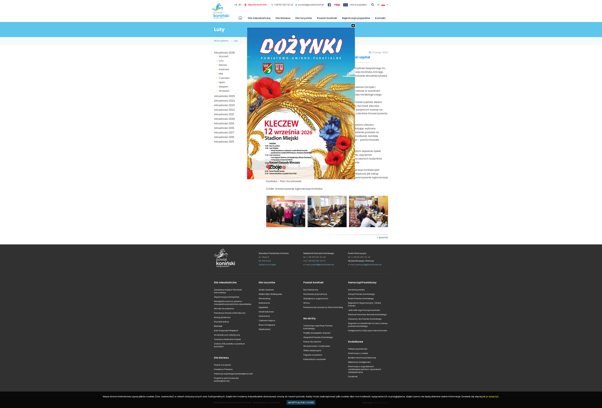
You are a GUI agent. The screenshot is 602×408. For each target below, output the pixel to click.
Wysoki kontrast (257, 4)
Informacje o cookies (358, 353)
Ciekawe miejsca (267, 320)
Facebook (352, 376)
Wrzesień (224, 90)
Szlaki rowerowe (266, 289)
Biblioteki (218, 326)
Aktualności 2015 (224, 141)
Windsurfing (264, 298)
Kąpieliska (263, 307)
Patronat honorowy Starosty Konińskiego (367, 314)
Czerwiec (224, 78)
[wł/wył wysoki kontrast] (245, 4)
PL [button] (379, 4)
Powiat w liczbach (222, 365)
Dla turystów (303, 18)
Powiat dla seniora (312, 341)
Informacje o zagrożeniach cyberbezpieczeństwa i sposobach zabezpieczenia (364, 369)
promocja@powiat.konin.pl (368, 264)
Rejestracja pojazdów (356, 18)
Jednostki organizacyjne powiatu (364, 310)
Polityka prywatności (357, 349)
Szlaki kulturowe (266, 311)
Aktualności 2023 (224, 105)
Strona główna (240, 17)
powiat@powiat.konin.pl (311, 4)
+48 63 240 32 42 (284, 4)
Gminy (306, 303)
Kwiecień (224, 69)
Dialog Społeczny (222, 317)
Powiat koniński (327, 18)
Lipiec (222, 82)
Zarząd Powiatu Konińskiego (361, 294)
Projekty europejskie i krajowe (316, 333)
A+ (240, 4)
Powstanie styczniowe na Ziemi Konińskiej (323, 307)
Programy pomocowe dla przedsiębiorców (226, 379)
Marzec (223, 65)
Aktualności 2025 (224, 96)
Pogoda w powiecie (312, 355)
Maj (221, 73)
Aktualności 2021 (224, 114)
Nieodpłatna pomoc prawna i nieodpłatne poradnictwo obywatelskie (232, 302)
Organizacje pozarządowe (226, 297)
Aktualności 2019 (224, 123)
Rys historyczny (310, 289)
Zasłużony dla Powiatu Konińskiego (365, 319)
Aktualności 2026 (224, 52)
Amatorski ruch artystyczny (227, 335)
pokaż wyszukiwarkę (372, 4)
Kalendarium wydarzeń (314, 359)
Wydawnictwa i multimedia (316, 346)
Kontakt (380, 18)
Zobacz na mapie (267, 264)
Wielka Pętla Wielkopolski (270, 294)
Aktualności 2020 (224, 119)
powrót (383, 237)
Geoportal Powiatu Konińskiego (318, 337)
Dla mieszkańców (259, 18)
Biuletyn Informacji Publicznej (362, 357)
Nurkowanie (264, 303)
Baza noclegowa (267, 325)
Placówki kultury (221, 321)
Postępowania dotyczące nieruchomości (367, 330)
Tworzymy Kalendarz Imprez (227, 339)
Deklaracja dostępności (359, 362)
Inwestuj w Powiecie (223, 369)
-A (235, 4)
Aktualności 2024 (224, 101)
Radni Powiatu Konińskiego (361, 298)
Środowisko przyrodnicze (315, 294)
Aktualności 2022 (224, 110)
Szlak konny (264, 316)
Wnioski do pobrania (224, 308)
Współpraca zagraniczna (315, 298)
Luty (236, 40)
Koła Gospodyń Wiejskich (226, 330)
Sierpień (223, 86)
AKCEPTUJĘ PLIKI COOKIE (301, 402)
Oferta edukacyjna (312, 350)
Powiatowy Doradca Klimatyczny (230, 313)
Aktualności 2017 (224, 132)
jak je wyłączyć (490, 396)
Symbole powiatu (356, 289)
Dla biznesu (283, 18)
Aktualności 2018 (224, 128)
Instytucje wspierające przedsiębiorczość (233, 373)
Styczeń (223, 56)
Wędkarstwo (265, 329)
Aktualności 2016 (224, 137)
